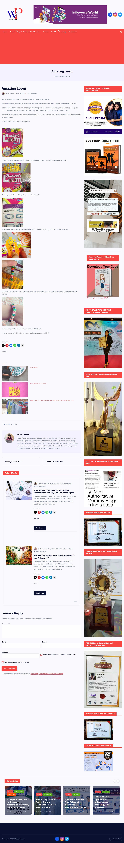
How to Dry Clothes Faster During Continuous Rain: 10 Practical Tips (52, 400)
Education (36, 32)
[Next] (118, 780)
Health (53, 32)
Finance (46, 32)
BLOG (5, 791)
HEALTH (71, 794)
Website (5, 652)
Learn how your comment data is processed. (47, 674)
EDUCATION (14, 791)
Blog (18, 32)
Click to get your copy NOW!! (97, 298)
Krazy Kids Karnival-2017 (38, 384)
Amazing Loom (65, 76)
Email (44, 642)
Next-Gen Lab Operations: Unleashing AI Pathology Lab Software (97, 802)
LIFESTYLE (7, 794)
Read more (40, 528)
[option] (13, 800)
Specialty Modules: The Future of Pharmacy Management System (72, 803)
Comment (6, 624)
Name (4, 642)
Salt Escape (34, 367)
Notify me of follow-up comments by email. (59, 654)
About (12, 32)
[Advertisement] (62, 49)
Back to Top (116, 839)
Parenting (62, 32)
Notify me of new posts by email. (16, 662)
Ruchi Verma (10, 93)
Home (5, 32)
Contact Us (72, 32)
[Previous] (114, 780)
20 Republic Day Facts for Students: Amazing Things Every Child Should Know (13, 803)
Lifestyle (26, 32)
